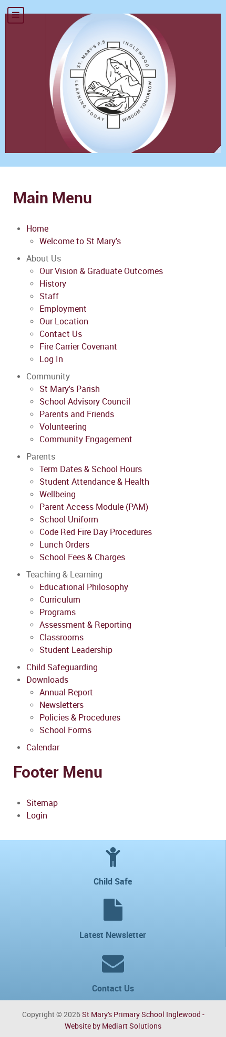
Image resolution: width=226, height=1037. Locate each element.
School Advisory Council (84, 402)
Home (37, 229)
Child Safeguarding (62, 667)
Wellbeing (57, 494)
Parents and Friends (76, 414)
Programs (57, 612)
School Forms (65, 730)
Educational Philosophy (83, 587)
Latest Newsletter (112, 935)
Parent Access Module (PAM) (93, 507)
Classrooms (61, 637)
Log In (51, 359)
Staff (49, 296)
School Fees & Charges (82, 557)
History (52, 284)
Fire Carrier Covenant (78, 347)
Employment (63, 309)
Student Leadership (75, 650)
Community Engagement (85, 439)
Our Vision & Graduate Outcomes (101, 271)
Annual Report (66, 692)
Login (36, 816)
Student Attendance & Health (94, 482)
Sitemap (42, 803)
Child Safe (113, 882)
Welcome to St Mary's (80, 241)
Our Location (63, 321)
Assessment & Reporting (85, 625)
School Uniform (68, 520)
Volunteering (63, 427)
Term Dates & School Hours (90, 469)
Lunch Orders (64, 545)
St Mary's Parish (69, 389)
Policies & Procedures (79, 718)
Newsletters (61, 705)
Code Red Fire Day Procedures (95, 532)
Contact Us (60, 334)
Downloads (47, 680)
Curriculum (59, 600)
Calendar (42, 747)
